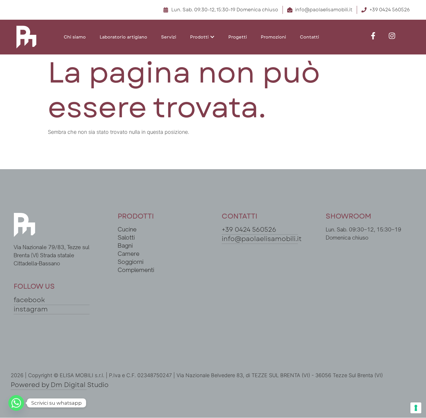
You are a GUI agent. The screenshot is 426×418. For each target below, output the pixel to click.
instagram (31, 309)
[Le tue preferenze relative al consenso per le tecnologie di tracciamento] (415, 407)
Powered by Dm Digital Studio (60, 385)
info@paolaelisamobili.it (262, 239)
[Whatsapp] (16, 403)
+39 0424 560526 (249, 229)
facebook (29, 300)
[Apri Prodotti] (212, 37)
